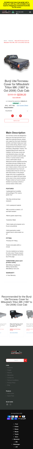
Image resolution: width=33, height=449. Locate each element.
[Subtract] (12, 116)
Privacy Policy (11, 383)
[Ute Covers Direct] (7, 12)
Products (11, 40)
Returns (9, 372)
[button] (18, 13)
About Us (10, 367)
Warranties (10, 375)
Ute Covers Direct (22, 105)
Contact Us (10, 378)
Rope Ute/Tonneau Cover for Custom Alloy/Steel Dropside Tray (16, 325)
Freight (9, 370)
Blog (8, 385)
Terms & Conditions (12, 380)
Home (5, 40)
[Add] (20, 116)
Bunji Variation (8, 107)
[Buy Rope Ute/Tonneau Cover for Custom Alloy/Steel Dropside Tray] (16, 314)
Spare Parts (10, 396)
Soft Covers (10, 393)
